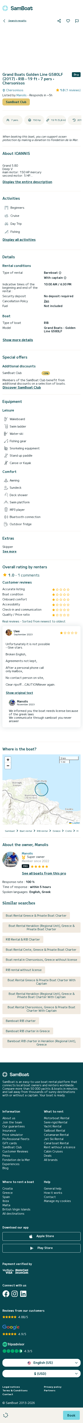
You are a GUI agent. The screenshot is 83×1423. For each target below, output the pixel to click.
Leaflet (76, 822)
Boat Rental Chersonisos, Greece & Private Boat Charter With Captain (41, 1009)
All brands (51, 1160)
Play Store (45, 1248)
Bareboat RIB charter (21, 1021)
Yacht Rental (52, 1126)
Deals (48, 1155)
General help (52, 1188)
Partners (49, 1390)
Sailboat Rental (54, 1130)
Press (6, 1155)
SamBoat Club (16, 102)
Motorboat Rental (56, 1118)
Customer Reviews (15, 1151)
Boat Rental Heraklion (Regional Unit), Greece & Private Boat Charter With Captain (42, 995)
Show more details (18, 340)
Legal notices (11, 1386)
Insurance (9, 1130)
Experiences (11, 1164)
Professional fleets (15, 1139)
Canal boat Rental (56, 1143)
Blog (5, 1168)
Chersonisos (14, 90)
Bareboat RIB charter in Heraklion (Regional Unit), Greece (41, 1042)
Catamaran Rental (56, 1134)
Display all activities (19, 239)
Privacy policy (52, 1386)
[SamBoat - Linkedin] (23, 1293)
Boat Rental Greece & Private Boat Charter (36, 915)
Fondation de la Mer (16, 1160)
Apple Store (45, 1236)
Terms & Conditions (15, 1390)
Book (71, 1415)
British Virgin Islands (16, 1209)
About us (8, 1118)
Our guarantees (13, 1126)
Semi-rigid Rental (55, 1122)
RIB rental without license (24, 970)
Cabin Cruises (53, 1151)
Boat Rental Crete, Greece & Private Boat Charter (41, 950)
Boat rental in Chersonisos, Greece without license (41, 960)
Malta (6, 1205)
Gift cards (9, 1143)
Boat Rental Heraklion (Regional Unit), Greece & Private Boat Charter (42, 927)
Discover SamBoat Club (22, 387)
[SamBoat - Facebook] (5, 1293)
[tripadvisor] (14, 1344)
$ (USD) (40, 1373)
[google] (11, 1327)
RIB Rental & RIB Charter (23, 939)
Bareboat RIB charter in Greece (28, 1031)
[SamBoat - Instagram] (14, 1293)
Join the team (12, 1122)
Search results (17, 20)
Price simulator (12, 1134)
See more (10, 551)
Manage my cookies (57, 1201)
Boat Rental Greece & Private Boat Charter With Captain (42, 981)
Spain (6, 1197)
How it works (53, 1192)
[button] (8, 760)
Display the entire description (27, 181)
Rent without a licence (59, 1147)
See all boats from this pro (44, 873)
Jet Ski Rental (53, 1139)
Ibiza (5, 1201)
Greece (7, 1192)
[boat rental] (17, 8)
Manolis (21, 95)
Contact (50, 1197)
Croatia (7, 1188)
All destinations (13, 1213)
